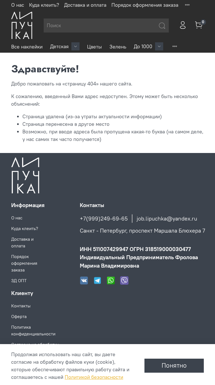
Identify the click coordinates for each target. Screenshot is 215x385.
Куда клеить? (44, 5)
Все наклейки (27, 46)
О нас (17, 5)
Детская (59, 46)
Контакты (21, 306)
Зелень (117, 46)
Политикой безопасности (94, 377)
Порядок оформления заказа (144, 5)
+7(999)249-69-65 (104, 218)
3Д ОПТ (19, 280)
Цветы (94, 46)
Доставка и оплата (85, 5)
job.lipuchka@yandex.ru (167, 218)
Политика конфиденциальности (33, 330)
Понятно (174, 365)
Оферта (19, 316)
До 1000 (143, 46)
